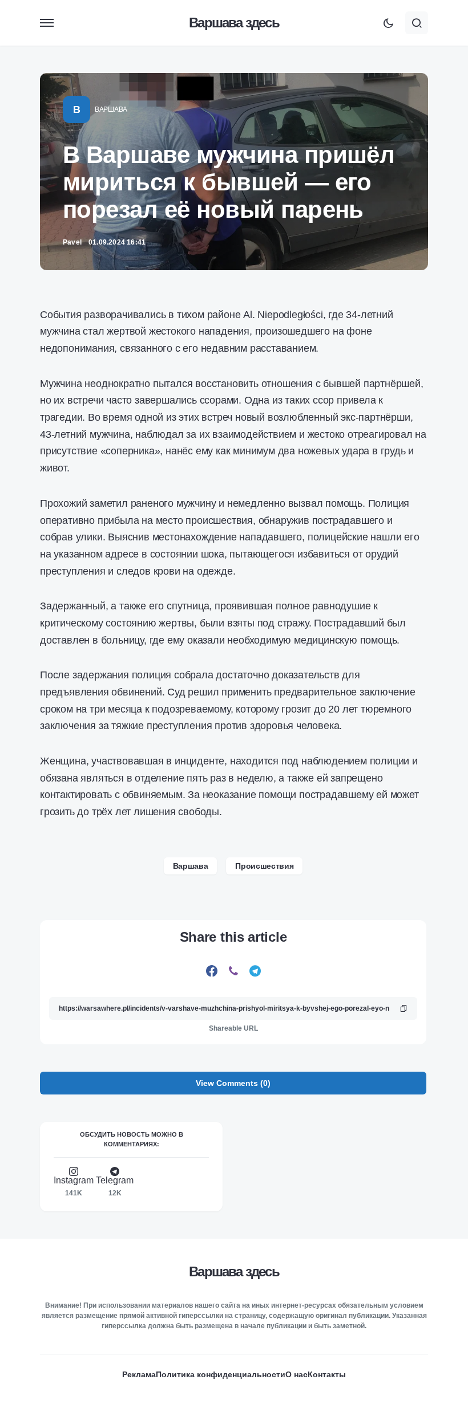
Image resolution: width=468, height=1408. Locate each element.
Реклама (139, 1374)
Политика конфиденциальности (220, 1374)
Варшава (111, 109)
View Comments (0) (233, 1083)
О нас (296, 1374)
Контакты (327, 1374)
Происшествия (264, 865)
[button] (46, 22)
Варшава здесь (234, 22)
